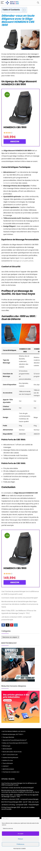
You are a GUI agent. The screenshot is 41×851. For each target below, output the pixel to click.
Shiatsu (22, 258)
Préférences (20, 844)
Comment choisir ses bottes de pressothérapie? (19, 598)
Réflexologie (6, 746)
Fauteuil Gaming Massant (10, 757)
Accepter (20, 833)
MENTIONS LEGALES (8, 769)
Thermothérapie (8, 763)
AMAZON (14, 141)
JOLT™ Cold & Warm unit (10, 755)
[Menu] (2, 2)
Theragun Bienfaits (8, 737)
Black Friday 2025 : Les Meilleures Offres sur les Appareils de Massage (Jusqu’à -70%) (19, 796)
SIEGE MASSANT (7, 749)
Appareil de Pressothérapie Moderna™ (15, 740)
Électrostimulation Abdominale (12, 752)
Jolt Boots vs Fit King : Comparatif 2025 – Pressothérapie (20, 805)
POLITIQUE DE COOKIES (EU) (11, 772)
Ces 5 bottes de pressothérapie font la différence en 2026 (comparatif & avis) (19, 784)
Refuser (20, 839)
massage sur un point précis (22, 261)
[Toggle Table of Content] (23, 10)
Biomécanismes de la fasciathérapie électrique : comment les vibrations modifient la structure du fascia (19, 604)
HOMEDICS (15, 517)
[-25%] (20, 92)
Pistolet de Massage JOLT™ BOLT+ (13, 734)
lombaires (7, 183)
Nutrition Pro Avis (8, 760)
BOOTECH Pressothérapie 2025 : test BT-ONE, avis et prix (20, 802)
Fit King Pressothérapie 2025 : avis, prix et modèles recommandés (18, 808)
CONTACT (6, 766)
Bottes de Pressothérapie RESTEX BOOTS (15, 743)
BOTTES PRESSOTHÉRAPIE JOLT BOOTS (14, 731)
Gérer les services (8, 828)
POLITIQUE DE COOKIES (19, 848)
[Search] (38, 2)
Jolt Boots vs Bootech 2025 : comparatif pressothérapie (19, 799)
